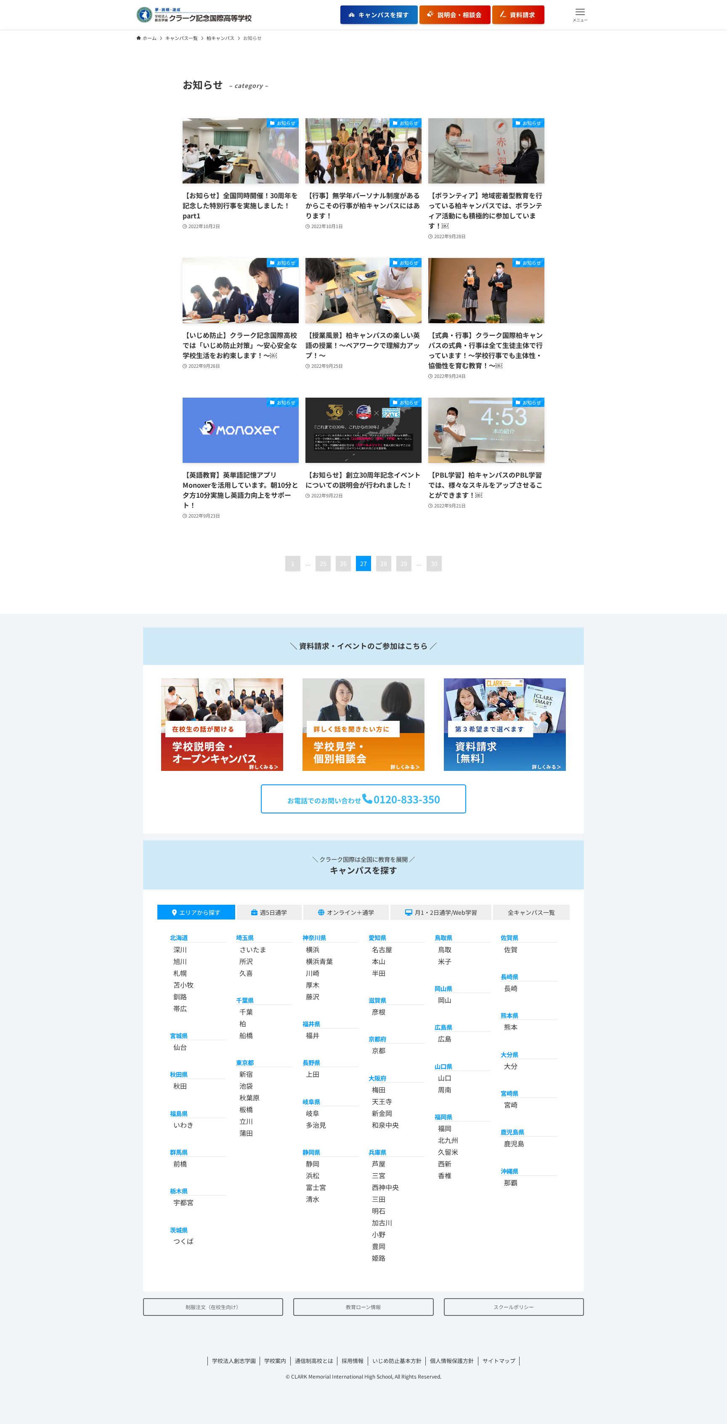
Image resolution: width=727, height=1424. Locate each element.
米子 (444, 961)
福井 (312, 1035)
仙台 (180, 1047)
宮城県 (179, 1035)
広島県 (443, 1027)
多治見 (316, 1125)
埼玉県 (245, 937)
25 (323, 563)
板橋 (246, 1109)
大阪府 (377, 1077)
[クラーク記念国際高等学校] (194, 15)
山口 (444, 1078)
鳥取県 (443, 937)
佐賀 (510, 949)
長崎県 (509, 976)
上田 (312, 1074)
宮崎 (510, 1105)
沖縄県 (509, 1170)
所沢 (246, 961)
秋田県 (179, 1074)
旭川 (180, 961)
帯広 (180, 1008)
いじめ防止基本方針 (397, 1361)
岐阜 (312, 1113)
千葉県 (245, 1000)
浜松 (312, 1175)
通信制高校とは (314, 1361)
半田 (378, 973)
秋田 (180, 1086)
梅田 (378, 1089)
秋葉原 (249, 1097)
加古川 (382, 1222)
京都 (378, 1050)
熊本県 (509, 1015)
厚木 (312, 985)
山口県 (443, 1066)
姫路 (378, 1258)
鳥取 (444, 949)
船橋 (246, 1035)
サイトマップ (499, 1361)
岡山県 (443, 988)
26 (343, 563)
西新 (444, 1163)
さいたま (252, 949)
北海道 (179, 937)
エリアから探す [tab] (199, 912)
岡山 (444, 1000)
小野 (378, 1234)
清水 (312, 1199)
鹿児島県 (512, 1131)
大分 (510, 1066)
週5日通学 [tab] (273, 912)
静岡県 (311, 1152)
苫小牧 (183, 985)
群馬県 (179, 1152)
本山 (378, 961)
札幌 (180, 973)
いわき (183, 1125)
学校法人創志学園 (234, 1361)
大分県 (509, 1054)
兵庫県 (377, 1152)
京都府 (377, 1038)
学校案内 (275, 1361)
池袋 (246, 1086)
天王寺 (382, 1101)
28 (383, 563)
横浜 (312, 949)
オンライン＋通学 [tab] (350, 912)
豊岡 (378, 1246)
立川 (246, 1121)
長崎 (510, 988)
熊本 (510, 1027)
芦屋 (378, 1163)
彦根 (378, 1012)
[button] (580, 14)
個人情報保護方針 (452, 1361)
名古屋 (382, 949)
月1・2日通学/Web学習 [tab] (446, 912)
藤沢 (312, 996)
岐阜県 (311, 1101)
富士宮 (316, 1187)
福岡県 (443, 1116)
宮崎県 (509, 1093)
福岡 (444, 1128)
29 (404, 563)
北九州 (448, 1140)
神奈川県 (314, 937)
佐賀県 (509, 937)
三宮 (378, 1175)
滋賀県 (377, 1000)
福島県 (179, 1113)
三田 (378, 1199)
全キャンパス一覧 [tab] (531, 912)
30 (434, 563)
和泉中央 (385, 1125)
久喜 (246, 973)
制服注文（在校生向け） (213, 1306)
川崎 (312, 973)
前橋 (180, 1163)
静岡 (312, 1163)
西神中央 (385, 1187)
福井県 (311, 1023)
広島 (444, 1038)
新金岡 (382, 1113)
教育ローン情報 (363, 1306)
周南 (444, 1089)
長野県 (311, 1062)
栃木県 (179, 1190)
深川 (180, 949)
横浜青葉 (319, 961)
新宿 (246, 1074)
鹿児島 (514, 1143)
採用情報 (353, 1361)
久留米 (448, 1152)
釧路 (180, 996)
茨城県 (179, 1229)
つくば (183, 1241)
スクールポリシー (514, 1306)
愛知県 (377, 937)
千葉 (246, 1012)
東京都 (245, 1062)
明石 (378, 1211)
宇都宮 (183, 1202)
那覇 (510, 1182)
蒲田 (246, 1133)
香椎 (444, 1175)
